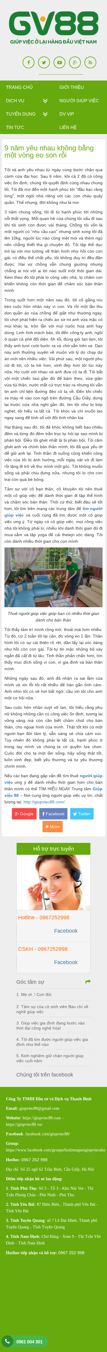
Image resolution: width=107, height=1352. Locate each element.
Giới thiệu (71, 87)
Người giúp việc (79, 100)
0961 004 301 (29, 1341)
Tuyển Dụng (21, 114)
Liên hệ (68, 127)
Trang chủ (19, 87)
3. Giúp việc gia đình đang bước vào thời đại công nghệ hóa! (50, 1025)
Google (26, 813)
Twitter (84, 813)
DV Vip (66, 114)
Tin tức (15, 127)
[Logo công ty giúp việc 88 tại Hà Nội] (53, 28)
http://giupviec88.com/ (44, 801)
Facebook (54, 813)
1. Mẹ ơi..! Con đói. (34, 994)
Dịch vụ (15, 100)
